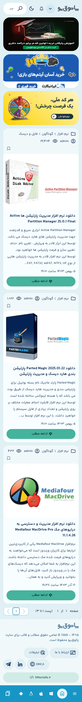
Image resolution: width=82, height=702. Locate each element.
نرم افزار (63, 134)
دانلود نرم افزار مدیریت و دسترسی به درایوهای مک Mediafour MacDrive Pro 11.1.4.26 (45, 529)
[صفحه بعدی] (8, 611)
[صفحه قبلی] (24, 611)
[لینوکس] (31, 693)
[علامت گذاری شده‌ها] (7, 694)
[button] (16, 611)
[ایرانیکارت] (41, 71)
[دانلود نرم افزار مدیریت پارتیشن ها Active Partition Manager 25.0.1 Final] (41, 182)
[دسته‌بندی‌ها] (50, 9)
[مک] (41, 693)
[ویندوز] (51, 693)
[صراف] (41, 108)
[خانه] (62, 694)
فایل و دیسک (28, 134)
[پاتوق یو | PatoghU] (68, 8)
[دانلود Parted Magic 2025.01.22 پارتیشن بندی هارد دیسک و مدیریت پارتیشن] (41, 336)
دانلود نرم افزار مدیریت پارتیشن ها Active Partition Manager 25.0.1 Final (42, 218)
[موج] (41, 34)
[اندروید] (21, 693)
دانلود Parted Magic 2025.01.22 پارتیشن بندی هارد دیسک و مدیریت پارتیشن (44, 371)
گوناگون (47, 134)
